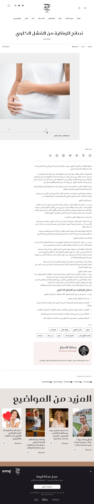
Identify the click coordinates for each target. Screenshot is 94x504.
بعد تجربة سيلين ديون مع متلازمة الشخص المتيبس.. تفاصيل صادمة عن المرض (58, 434)
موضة (79, 18)
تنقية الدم (53, 329)
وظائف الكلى (64, 329)
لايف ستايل (41, 18)
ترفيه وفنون (51, 18)
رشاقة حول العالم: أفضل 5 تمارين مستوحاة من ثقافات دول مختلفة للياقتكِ (36, 443)
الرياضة (40, 335)
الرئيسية (90, 46)
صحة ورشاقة (75, 46)
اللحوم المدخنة (69, 335)
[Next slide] (9, 129)
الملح (59, 335)
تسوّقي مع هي (17, 18)
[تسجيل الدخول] (79, 8)
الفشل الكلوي (77, 329)
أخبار (33, 18)
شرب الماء (50, 335)
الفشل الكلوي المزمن (84, 335)
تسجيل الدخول (47, 487)
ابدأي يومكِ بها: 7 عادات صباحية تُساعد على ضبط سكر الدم (83, 442)
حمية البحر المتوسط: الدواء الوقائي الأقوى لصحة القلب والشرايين (12, 434)
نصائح (88, 329)
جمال (60, 18)
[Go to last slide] (46, 129)
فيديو (26, 18)
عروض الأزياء (69, 18)
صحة (83, 46)
